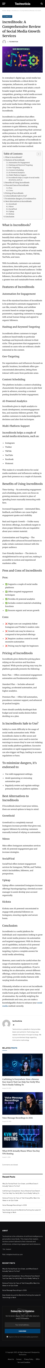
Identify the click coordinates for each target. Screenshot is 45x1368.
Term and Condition (23, 1362)
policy (29, 1337)
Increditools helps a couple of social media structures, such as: (24, 179)
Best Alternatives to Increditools (18, 201)
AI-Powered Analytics (17, 173)
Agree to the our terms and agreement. (24, 1337)
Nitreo (11, 207)
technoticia (13, 41)
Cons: (11, 190)
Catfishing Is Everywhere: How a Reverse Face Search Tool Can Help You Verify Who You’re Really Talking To (21, 1082)
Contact (19, 1359)
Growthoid (13, 204)
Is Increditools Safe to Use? (16, 196)
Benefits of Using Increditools (17, 183)
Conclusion (9, 217)
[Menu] (3, 3)
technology (7, 16)
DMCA (38, 1359)
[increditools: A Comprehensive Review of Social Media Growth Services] (22, 59)
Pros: (10, 188)
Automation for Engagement (19, 163)
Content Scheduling (16, 170)
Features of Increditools (15, 160)
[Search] (41, 3)
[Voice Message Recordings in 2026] (22, 1103)
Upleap (11, 211)
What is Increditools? (13, 157)
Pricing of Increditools (14, 193)
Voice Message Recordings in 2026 (17, 1118)
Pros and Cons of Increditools (17, 185)
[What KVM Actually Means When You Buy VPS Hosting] (22, 1136)
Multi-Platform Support (17, 175)
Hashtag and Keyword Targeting (21, 165)
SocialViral (13, 209)
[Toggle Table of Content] (37, 154)
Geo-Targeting (14, 168)
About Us (11, 1359)
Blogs (8, 10)
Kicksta (11, 214)
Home (4, 10)
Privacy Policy (28, 1359)
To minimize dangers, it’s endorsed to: (20, 199)
